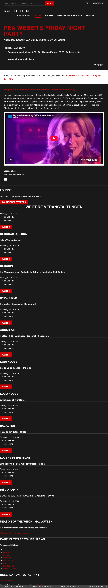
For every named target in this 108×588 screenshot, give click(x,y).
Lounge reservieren (14, 202)
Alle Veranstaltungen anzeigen (14, 533)
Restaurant (24, 15)
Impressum (7, 557)
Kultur (49, 15)
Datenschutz (8, 560)
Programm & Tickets (69, 15)
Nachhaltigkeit (8, 566)
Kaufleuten (16, 10)
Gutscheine (7, 552)
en (87, 3)
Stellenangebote (9, 568)
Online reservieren (7, 580)
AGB (5, 563)
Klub (38, 15)
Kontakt (91, 15)
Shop (5, 549)
